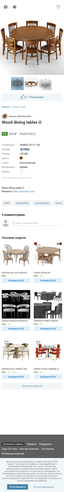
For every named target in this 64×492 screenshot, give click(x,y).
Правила (32, 444)
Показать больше (32, 386)
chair (6, 203)
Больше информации (43, 487)
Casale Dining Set (42, 272)
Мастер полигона (29, 448)
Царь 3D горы (9, 448)
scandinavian (42, 203)
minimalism (22, 203)
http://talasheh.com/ (24, 191)
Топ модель (47, 448)
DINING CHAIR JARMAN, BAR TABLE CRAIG (47, 369)
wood (58, 203)
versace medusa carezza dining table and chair (15, 321)
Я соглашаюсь (18, 486)
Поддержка (45, 444)
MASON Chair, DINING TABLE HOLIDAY (15, 369)
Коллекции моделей (13, 453)
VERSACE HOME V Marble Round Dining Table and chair (47, 321)
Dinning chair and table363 (14, 272)
